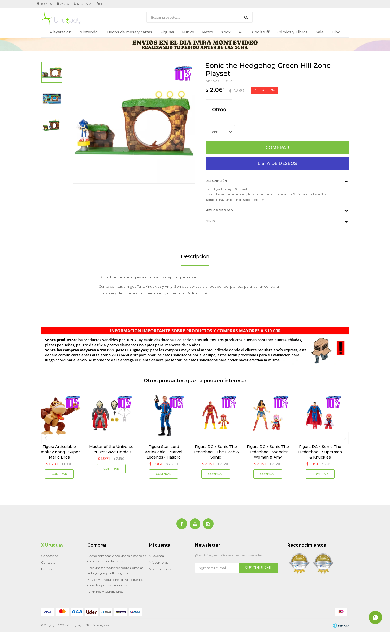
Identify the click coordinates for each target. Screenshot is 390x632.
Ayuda (64, 3)
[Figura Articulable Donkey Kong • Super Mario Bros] (59, 415)
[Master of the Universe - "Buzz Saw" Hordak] (111, 415)
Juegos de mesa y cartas (129, 32)
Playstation (60, 32)
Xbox (226, 32)
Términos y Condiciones (105, 592)
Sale (320, 32)
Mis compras (158, 562)
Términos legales (98, 625)
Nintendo (88, 32)
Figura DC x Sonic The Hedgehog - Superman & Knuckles (320, 452)
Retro (207, 32)
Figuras (167, 32)
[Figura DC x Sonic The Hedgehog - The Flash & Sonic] (215, 415)
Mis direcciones (160, 569)
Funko (188, 32)
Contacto (48, 562)
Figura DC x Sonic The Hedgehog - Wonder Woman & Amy (268, 452)
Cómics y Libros (292, 32)
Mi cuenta (156, 556)
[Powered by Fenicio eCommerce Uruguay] (341, 625)
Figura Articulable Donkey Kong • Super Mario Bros (59, 452)
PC (241, 32)
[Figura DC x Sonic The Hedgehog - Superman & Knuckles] (320, 415)
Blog (336, 32)
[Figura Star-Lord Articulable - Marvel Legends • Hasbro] (163, 415)
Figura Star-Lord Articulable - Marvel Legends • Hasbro (163, 452)
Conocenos (49, 556)
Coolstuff (260, 32)
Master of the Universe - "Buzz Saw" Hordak (111, 449)
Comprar (277, 147)
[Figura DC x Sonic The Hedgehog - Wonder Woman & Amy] (268, 415)
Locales (46, 3)
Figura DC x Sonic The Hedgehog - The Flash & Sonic (215, 452)
